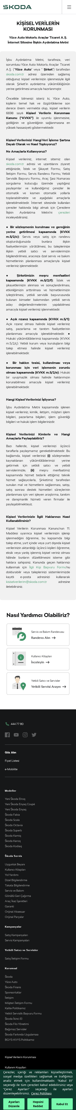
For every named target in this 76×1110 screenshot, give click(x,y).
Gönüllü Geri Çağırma (18, 895)
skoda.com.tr (15, 74)
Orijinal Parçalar (14, 916)
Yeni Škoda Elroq (15, 798)
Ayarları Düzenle (13, 1104)
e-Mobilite (11, 769)
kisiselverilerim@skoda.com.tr (26, 582)
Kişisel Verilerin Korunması (20, 1057)
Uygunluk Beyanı (15, 864)
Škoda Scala (12, 819)
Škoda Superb (13, 830)
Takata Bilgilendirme (17, 885)
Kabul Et (62, 1104)
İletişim (9, 997)
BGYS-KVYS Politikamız (19, 1039)
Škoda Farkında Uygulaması (22, 1034)
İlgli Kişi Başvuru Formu (47, 567)
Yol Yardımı (11, 874)
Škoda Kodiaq (13, 846)
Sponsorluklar (13, 992)
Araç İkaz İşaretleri (16, 901)
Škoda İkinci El (13, 1018)
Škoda (9, 976)
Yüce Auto (11, 982)
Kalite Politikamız (15, 1008)
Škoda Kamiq (13, 835)
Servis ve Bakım (14, 890)
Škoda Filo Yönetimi (17, 1024)
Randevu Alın (40, 638)
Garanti (9, 906)
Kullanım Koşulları (15, 1067)
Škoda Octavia (14, 825)
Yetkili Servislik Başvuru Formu (23, 1013)
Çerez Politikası (41, 1093)
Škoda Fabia (12, 814)
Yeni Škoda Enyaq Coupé (20, 804)
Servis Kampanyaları (17, 940)
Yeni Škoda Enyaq (15, 809)
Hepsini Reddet (38, 1104)
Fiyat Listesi (12, 760)
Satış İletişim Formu (17, 958)
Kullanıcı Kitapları (15, 869)
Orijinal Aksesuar (15, 911)
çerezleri (64, 212)
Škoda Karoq (13, 841)
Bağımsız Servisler (16, 1029)
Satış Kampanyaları (16, 935)
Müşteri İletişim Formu (18, 1003)
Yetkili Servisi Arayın (46, 687)
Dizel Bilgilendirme (16, 880)
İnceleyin (37, 662)
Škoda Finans (13, 987)
